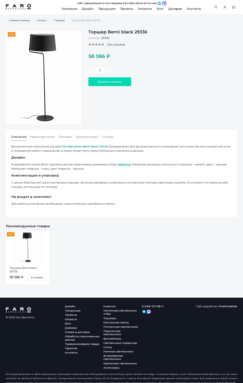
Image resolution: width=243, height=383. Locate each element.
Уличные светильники (118, 351)
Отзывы (108, 137)
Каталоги (145, 8)
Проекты (126, 8)
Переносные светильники (112, 332)
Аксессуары (111, 367)
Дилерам (175, 8)
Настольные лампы (116, 322)
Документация (87, 137)
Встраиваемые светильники (113, 357)
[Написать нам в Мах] (164, 3)
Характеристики (42, 137)
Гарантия (71, 348)
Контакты (194, 8)
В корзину (37, 277)
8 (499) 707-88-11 (153, 306)
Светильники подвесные (120, 343)
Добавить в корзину (110, 81)
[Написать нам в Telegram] (159, 3)
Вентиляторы (112, 338)
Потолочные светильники (120, 326)
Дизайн (88, 8)
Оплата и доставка (77, 332)
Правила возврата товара (82, 344)
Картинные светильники (120, 363)
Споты (107, 347)
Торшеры (109, 318)
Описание (19, 137)
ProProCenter (228, 306)
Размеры (65, 137)
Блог (160, 8)
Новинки (109, 306)
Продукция (106, 8)
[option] (43, 77)
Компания (69, 8)
